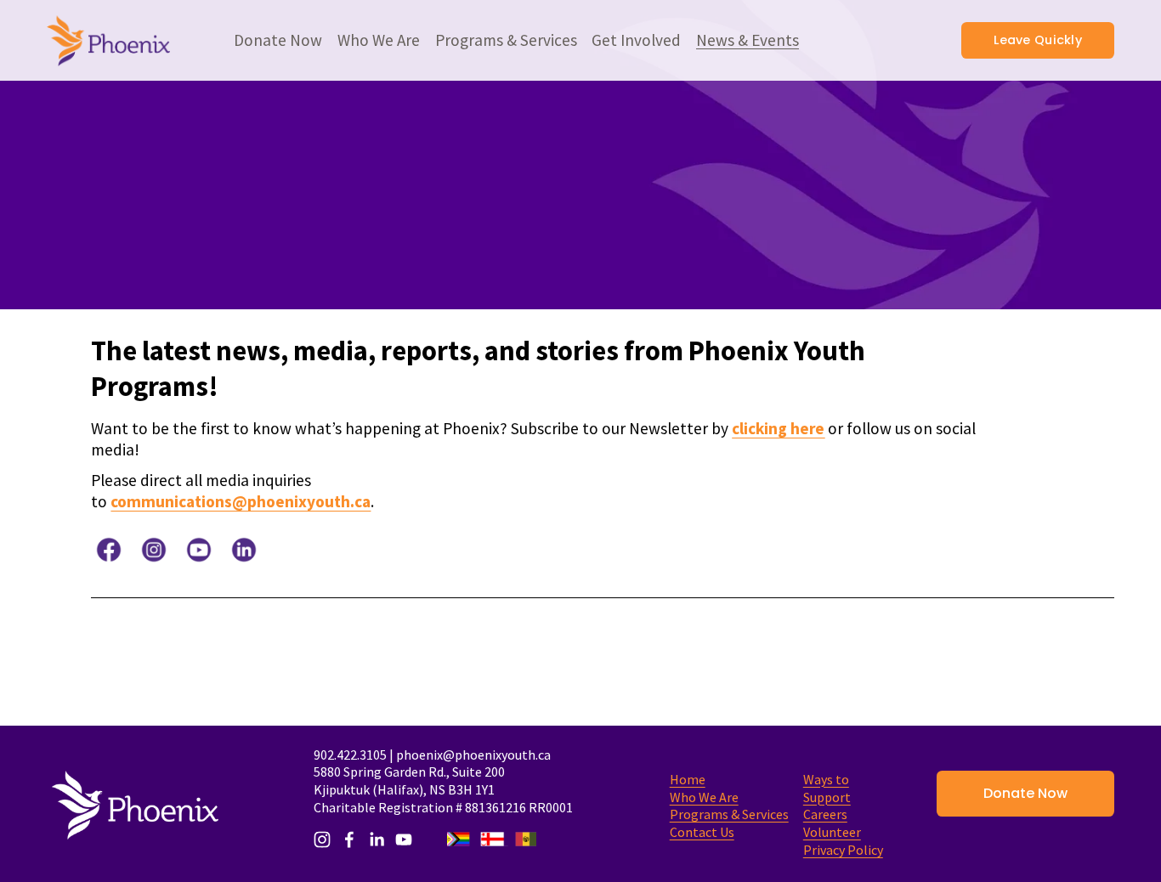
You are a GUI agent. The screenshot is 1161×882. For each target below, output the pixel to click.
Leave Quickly (1038, 39)
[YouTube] (403, 839)
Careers (825, 814)
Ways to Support (827, 788)
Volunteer (832, 831)
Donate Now (1025, 793)
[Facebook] (349, 839)
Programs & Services (729, 814)
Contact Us (702, 831)
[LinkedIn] (376, 839)
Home (687, 779)
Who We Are (704, 797)
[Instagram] (322, 839)
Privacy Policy (843, 849)
